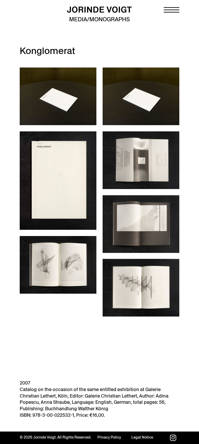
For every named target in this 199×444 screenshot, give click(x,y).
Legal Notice (142, 437)
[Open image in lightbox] (58, 96)
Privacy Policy (109, 437)
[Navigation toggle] (171, 10)
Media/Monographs (99, 19)
